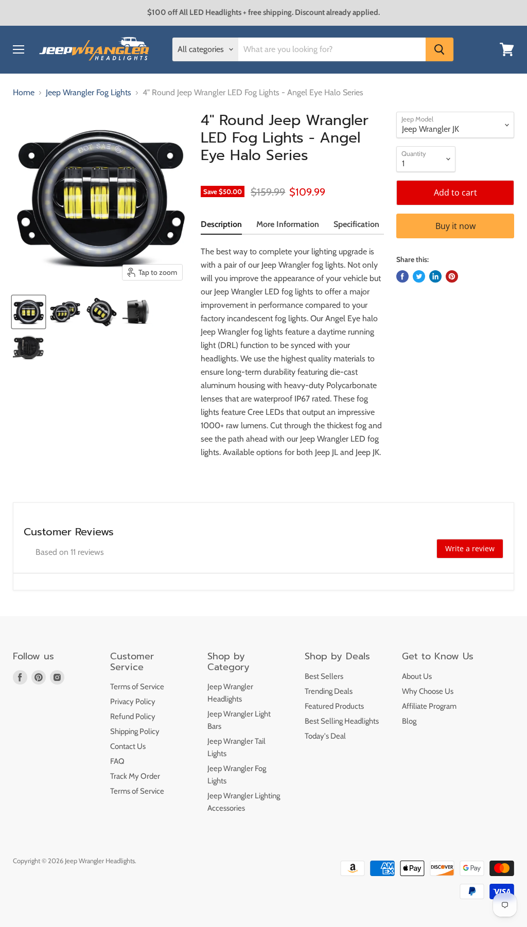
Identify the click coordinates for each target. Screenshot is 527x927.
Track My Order (135, 776)
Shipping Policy (135, 731)
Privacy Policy (132, 701)
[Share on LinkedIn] (435, 276)
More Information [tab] (287, 224)
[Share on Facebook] (402, 276)
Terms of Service (137, 686)
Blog (409, 721)
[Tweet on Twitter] (419, 276)
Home (23, 92)
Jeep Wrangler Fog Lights (88, 92)
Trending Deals (329, 691)
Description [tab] (221, 224)
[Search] (439, 49)
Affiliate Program (429, 706)
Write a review (470, 548)
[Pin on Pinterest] (452, 276)
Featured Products (334, 706)
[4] (28, 311)
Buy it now (455, 226)
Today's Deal (325, 736)
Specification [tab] (356, 224)
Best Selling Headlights (342, 721)
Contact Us (128, 746)
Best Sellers (324, 676)
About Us (417, 676)
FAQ (117, 761)
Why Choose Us (427, 691)
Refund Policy (132, 716)
